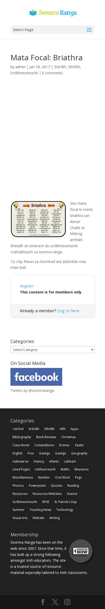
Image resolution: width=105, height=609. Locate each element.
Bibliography (21, 437)
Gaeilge (44, 453)
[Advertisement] (52, 144)
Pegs (78, 477)
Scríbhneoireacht (24, 72)
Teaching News (40, 510)
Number (44, 477)
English (17, 453)
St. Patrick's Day (65, 502)
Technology (64, 510)
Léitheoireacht (45, 469)
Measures (81, 469)
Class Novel (20, 445)
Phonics (18, 485)
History (39, 461)
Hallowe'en (20, 461)
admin (20, 66)
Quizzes (56, 485)
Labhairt (70, 461)
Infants (54, 461)
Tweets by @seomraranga (32, 390)
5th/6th (74, 66)
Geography (79, 453)
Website (38, 518)
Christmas (68, 437)
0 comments (52, 72)
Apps (74, 429)
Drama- (64, 445)
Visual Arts (20, 518)
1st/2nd (17, 429)
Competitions (44, 445)
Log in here (68, 311)
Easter (79, 445)
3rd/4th (60, 66)
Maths (65, 469)
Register (26, 286)
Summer (18, 510)
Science (72, 494)
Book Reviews (46, 437)
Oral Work (62, 477)
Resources (20, 494)
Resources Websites (47, 494)
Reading (73, 485)
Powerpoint (37, 485)
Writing (54, 518)
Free (31, 453)
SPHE (45, 502)
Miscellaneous (22, 477)
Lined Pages (21, 469)
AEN (62, 429)
